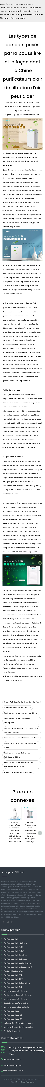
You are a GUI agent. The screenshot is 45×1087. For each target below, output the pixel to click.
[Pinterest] (12, 922)
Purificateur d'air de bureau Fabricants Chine (17, 755)
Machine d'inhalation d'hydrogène (18, 1027)
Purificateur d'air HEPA (13, 979)
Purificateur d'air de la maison (17, 983)
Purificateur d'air (11, 939)
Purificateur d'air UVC (13, 987)
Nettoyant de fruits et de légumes (18, 1023)
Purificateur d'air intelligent (16, 943)
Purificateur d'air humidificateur (17, 963)
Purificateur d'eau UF (13, 1019)
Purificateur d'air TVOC (14, 975)
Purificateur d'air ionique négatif (18, 967)
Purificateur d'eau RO (13, 1015)
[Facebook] (3, 922)
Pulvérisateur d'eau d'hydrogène (18, 995)
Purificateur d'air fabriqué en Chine (20, 713)
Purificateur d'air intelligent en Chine (21, 738)
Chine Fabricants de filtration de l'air (21, 702)
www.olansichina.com (13, 1071)
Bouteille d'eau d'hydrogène (16, 1003)
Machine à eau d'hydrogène (16, 991)
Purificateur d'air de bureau (15, 959)
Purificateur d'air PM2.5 (14, 951)
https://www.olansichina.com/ (26, 115)
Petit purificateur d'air (13, 971)
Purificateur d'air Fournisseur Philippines (17, 720)
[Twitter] (8, 922)
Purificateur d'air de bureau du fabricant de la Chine (18, 764)
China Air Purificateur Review (17, 707)
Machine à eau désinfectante (16, 1007)
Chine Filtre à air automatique (18, 772)
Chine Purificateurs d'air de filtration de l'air (18, 664)
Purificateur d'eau (11, 1011)
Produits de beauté (12, 1031)
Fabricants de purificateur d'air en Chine (20, 745)
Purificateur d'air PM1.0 (13, 947)
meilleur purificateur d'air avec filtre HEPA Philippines (21, 730)
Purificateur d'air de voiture (15, 955)
